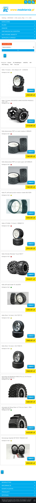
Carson (9, 62)
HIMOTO (25, 62)
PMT (11, 64)
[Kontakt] (29, 2)
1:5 (27, 17)
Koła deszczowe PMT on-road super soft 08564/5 (17, 162)
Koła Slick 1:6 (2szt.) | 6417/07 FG (12, 315)
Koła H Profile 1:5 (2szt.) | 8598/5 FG (13, 223)
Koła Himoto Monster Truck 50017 (12, 254)
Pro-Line (16, 64)
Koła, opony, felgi (19, 17)
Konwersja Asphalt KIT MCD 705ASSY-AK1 (15, 438)
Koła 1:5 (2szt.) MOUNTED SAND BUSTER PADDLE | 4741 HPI (18, 101)
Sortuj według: (7, 44)
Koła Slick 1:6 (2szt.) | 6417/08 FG (12, 346)
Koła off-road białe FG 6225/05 (11, 284)
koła (30, 17)
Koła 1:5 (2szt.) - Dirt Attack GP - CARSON (15, 70)
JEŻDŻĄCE (10, 17)
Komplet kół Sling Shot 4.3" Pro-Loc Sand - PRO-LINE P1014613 (17, 408)
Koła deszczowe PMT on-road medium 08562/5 (16, 131)
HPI (30, 62)
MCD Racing (5, 64)
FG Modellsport (17, 62)
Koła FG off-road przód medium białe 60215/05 (16, 192)
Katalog (4, 17)
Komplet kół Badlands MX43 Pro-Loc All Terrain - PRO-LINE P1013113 (17, 377)
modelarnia (18, 9)
